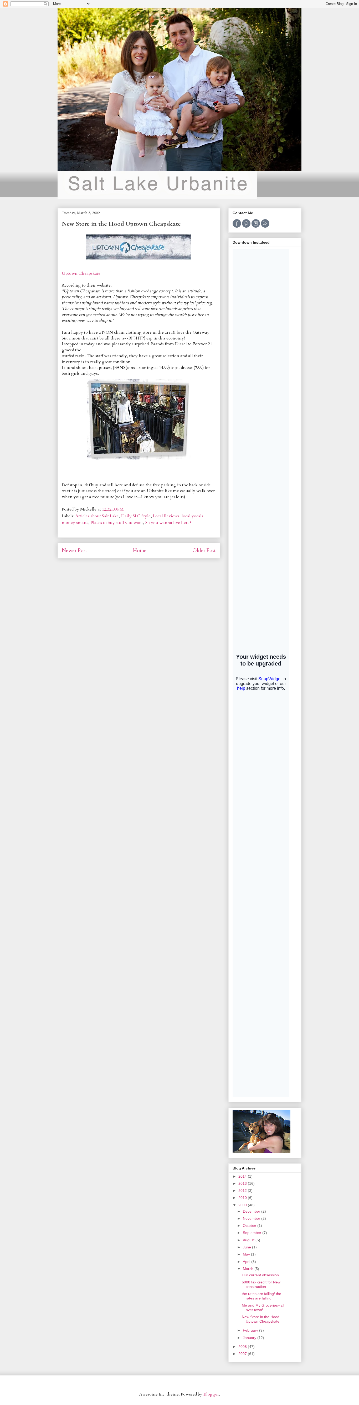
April (247, 1261)
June (247, 1247)
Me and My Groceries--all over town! (263, 1307)
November (252, 1218)
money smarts (75, 523)
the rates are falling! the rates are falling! (261, 1296)
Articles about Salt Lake (97, 516)
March (248, 1269)
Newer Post (74, 550)
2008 (243, 1346)
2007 (243, 1354)
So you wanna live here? (168, 523)
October (250, 1225)
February (251, 1330)
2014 (243, 1176)
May (247, 1254)
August (249, 1240)
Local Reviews (166, 516)
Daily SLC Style (136, 516)
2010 (243, 1198)
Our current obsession (260, 1275)
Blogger (211, 1394)
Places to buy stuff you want (117, 523)
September (252, 1233)
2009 (243, 1205)
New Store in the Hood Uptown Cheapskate (260, 1319)
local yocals (192, 516)
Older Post (204, 550)
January (250, 1338)
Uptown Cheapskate (81, 273)
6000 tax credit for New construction (261, 1284)
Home (139, 550)
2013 (243, 1183)
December (252, 1211)
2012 (243, 1190)
